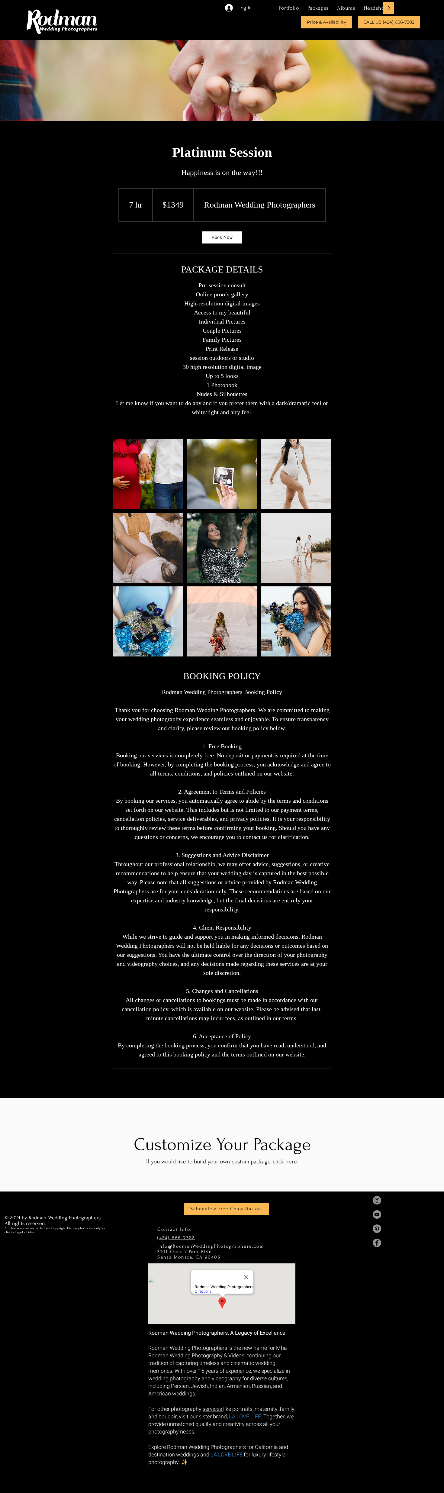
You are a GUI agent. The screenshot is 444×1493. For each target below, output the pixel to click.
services (213, 1409)
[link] (222, 237)
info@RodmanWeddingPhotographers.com (210, 1246)
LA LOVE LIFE (245, 1417)
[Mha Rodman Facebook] (377, 1243)
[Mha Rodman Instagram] (377, 1200)
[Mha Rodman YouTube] (377, 1214)
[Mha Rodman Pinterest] (377, 1228)
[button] (318, 8)
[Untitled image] (148, 474)
